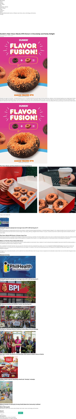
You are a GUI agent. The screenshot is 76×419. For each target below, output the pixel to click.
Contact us (2, 10)
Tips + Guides (2, 8)
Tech (1, 5)
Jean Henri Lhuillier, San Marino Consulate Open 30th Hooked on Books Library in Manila (22, 354)
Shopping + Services (4, 6)
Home (1, 1)
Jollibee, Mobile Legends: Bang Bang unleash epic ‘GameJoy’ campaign (17, 379)
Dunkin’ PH (8, 214)
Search (1, 11)
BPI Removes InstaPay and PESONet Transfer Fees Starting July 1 (16, 304)
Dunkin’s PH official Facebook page (56, 246)
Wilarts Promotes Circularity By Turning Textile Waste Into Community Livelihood (20, 404)
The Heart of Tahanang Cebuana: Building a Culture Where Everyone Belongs (19, 329)
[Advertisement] (38, 23)
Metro (2, 0)
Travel (1, 9)
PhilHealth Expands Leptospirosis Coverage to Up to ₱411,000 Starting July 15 (19, 279)
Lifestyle (1, 3)
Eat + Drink (2, 4)
